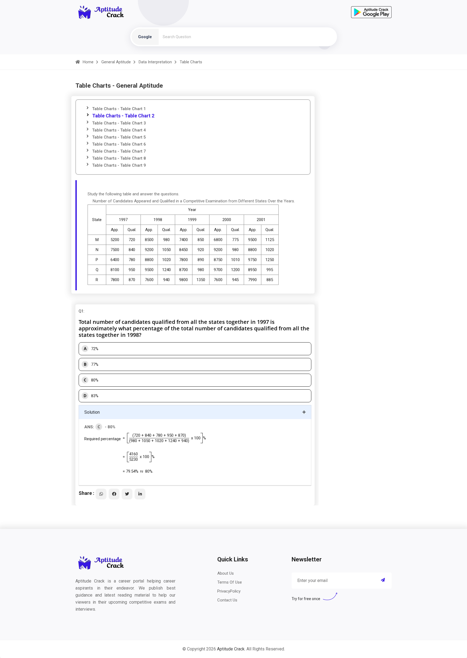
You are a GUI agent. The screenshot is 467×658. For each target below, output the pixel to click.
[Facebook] (114, 494)
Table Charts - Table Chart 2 (123, 116)
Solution (92, 412)
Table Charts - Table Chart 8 (119, 158)
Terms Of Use (229, 582)
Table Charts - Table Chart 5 (119, 137)
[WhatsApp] (101, 494)
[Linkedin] (140, 494)
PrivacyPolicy (229, 591)
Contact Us (227, 600)
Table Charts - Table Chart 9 (119, 165)
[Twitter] (127, 494)
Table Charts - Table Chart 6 (119, 144)
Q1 (81, 311)
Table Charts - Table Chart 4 (119, 130)
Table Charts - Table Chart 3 (119, 123)
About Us (225, 573)
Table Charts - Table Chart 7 (119, 151)
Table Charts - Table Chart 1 (119, 108)
